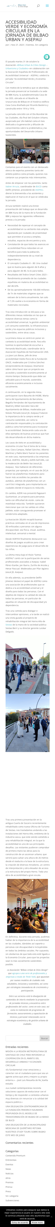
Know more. (37, 1222)
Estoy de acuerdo (20, 1222)
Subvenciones (12, 1200)
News (8, 1169)
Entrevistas (11, 1160)
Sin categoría (41, 44)
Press (8, 1191)
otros (8, 1178)
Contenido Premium (15, 1155)
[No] (51, 1216)
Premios (9, 1182)
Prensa (9, 1186)
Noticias (9, 1173)
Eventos (30, 44)
